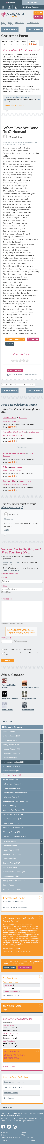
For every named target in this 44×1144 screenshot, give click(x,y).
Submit (39, 13)
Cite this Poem (16, 370)
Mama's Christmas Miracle (14, 453)
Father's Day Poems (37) (13, 784)
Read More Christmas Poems (19, 404)
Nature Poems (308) (11, 850)
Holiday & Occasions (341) (13, 762)
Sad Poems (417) (9, 859)
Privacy (4, 1135)
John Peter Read (9, 1041)
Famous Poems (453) (11, 749)
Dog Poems (9, 1098)
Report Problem (15, 375)
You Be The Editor (11, 1058)
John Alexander (8, 1025)
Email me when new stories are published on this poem (22, 653)
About (23, 1133)
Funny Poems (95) (10, 758)
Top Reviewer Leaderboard (17, 1018)
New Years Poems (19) (12, 819)
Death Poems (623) (11, 740)
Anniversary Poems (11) (12, 766)
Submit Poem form (11, 570)
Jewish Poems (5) (10, 806)
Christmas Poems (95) (12, 775)
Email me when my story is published (17, 649)
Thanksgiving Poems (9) (12, 823)
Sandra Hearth (16, 467)
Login (5, 1010)
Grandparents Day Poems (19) (15, 793)
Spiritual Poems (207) (11, 863)
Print (11, 344)
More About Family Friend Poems (17, 952)
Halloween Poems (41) (12, 797)
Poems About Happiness (14, 1082)
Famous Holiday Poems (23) (14, 836)
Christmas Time (9, 418)
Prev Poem (10, 29)
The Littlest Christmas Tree (14, 432)
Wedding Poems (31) (11, 832)
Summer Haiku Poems (13, 1087)
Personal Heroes (11, 1093)
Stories (30, 1138)
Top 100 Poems (9, 732)
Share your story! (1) (13, 105)
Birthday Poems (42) (11, 771)
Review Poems (25, 967)
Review (39, 17)
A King (6, 467)
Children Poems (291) (11, 736)
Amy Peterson (34, 432)
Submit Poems (9, 967)
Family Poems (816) (11, 745)
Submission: (7, 599)
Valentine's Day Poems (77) (14, 872)
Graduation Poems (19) (12, 788)
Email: (4, 586)
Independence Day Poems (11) (15, 801)
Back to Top (7, 721)
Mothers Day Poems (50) (13, 815)
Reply (6, 530)
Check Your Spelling (11, 562)
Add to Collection (16, 339)
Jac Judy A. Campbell (10, 1033)
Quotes (34, 3)
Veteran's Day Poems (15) (13, 828)
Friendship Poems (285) (12, 753)
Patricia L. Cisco (25, 481)
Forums (4, 1140)
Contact (4, 1133)
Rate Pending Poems (11, 995)
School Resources (10, 885)
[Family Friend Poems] (12, 15)
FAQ (23, 1135)
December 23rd (9, 481)
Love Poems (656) (10, 846)
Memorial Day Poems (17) (13, 810)
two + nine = (7, 638)
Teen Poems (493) (10, 867)
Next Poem (34, 29)
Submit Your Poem (11, 948)
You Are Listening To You (15, 902)
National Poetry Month (12, 889)
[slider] (33, 44)
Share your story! (12, 507)
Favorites (34, 339)
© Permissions (31, 375)
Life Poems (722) (9, 841)
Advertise (31, 1140)
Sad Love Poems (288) (12, 854)
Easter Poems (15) (10, 780)
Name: (4, 578)
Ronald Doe (23, 418)
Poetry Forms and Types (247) (15, 881)
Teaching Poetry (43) (11, 876)
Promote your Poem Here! (14, 907)
